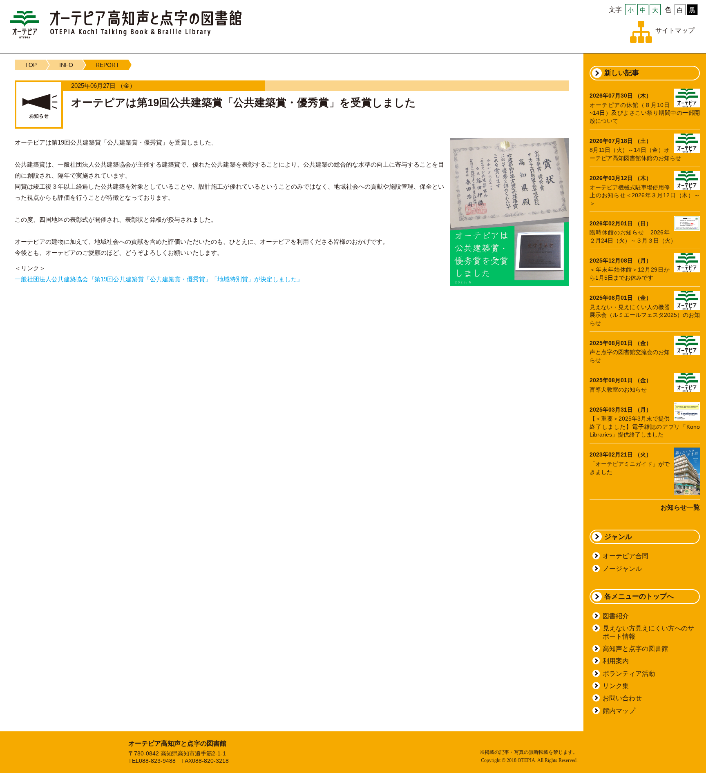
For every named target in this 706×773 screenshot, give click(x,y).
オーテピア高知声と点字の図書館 (125, 24)
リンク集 (616, 685)
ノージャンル (622, 568)
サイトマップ (675, 30)
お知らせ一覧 (680, 507)
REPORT (107, 65)
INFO (66, 65)
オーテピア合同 (625, 555)
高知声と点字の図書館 (635, 648)
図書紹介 (616, 616)
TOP (31, 65)
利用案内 (616, 660)
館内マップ (619, 710)
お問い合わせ (622, 698)
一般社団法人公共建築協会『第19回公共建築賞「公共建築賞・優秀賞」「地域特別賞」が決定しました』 (159, 279)
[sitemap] (641, 32)
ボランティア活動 (629, 673)
